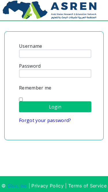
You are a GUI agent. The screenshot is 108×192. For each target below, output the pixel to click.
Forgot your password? (45, 120)
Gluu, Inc (17, 186)
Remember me (35, 88)
